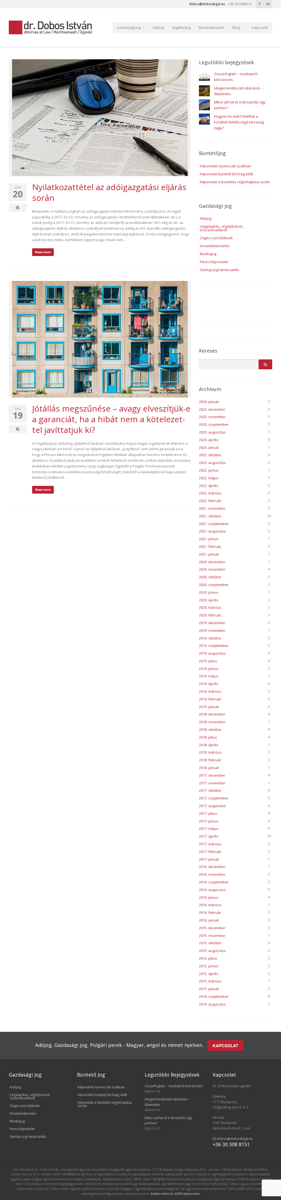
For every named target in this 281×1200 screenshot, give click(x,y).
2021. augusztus (212, 531)
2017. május (208, 828)
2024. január (209, 401)
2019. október (210, 638)
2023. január (209, 447)
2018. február (210, 759)
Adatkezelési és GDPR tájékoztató (175, 1193)
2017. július (208, 813)
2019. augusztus (212, 653)
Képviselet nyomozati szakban (225, 166)
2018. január (209, 767)
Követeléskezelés (215, 245)
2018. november (212, 721)
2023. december (212, 409)
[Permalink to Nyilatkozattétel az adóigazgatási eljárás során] (100, 117)
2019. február (210, 699)
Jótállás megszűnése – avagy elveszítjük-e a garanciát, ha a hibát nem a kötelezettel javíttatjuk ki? (111, 419)
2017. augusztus (212, 805)
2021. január (209, 554)
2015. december (212, 927)
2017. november (212, 783)
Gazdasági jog (128, 27)
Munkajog (208, 253)
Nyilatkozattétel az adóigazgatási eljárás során (109, 192)
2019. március (210, 691)
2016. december (212, 866)
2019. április (208, 683)
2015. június (208, 966)
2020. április (208, 600)
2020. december (212, 561)
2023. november (212, 416)
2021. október (210, 516)
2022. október (210, 454)
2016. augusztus (212, 889)
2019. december (212, 622)
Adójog (158, 27)
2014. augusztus (212, 1004)
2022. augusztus (212, 462)
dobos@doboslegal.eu (234, 1138)
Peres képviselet (214, 261)
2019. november (212, 630)
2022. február (210, 500)
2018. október (210, 729)
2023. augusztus (212, 432)
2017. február (210, 851)
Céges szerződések (216, 237)
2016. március (210, 904)
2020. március (210, 607)
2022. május (208, 477)
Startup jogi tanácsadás (219, 269)
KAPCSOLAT (225, 1046)
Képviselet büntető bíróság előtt (226, 173)
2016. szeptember (214, 882)
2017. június (208, 821)
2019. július (208, 660)
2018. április (208, 744)
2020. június (208, 592)
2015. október (210, 942)
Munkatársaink (211, 27)
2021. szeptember (214, 523)
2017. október (210, 790)
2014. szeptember (214, 996)
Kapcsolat (260, 27)
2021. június (208, 538)
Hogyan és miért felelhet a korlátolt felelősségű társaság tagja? (239, 122)
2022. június (208, 470)
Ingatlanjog (181, 27)
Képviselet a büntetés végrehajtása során (235, 181)
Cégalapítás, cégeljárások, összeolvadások (221, 228)
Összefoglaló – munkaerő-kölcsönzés (174, 1086)
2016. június (208, 897)
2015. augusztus (212, 950)
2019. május (208, 676)
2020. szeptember (214, 584)
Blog (236, 27)
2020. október (210, 576)
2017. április (208, 836)
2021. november (212, 508)
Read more (43, 252)
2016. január (209, 920)
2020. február (210, 615)
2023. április (208, 439)
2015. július (208, 958)
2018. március (210, 752)
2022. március (210, 493)
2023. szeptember (214, 424)
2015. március (210, 981)
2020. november (212, 569)
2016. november (212, 874)
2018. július (208, 737)
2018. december (212, 714)
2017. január (209, 859)
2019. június (208, 668)
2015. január (209, 988)
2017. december (212, 775)
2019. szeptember (214, 645)
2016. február (210, 912)
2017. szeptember (214, 798)
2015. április (208, 973)
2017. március (210, 843)
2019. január (209, 706)
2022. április (208, 485)
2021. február (210, 546)
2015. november (212, 935)
